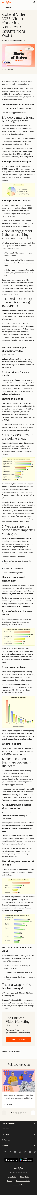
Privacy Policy (24, 1177)
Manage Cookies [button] (18, 1185)
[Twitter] (20, 1152)
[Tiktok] (35, 1152)
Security (9, 1181)
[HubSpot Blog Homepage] (6, 2)
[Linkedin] (25, 1152)
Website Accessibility (23, 1181)
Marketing (8, 7)
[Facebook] (5, 1152)
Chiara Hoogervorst (17, 40)
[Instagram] (10, 1152)
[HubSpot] (18, 1168)
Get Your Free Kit (18, 1039)
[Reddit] (30, 1152)
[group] (18, 1089)
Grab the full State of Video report (15, 1000)
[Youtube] (15, 1152)
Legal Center (12, 1177)
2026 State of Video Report (12, 100)
